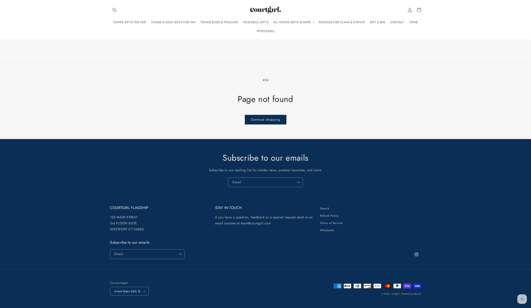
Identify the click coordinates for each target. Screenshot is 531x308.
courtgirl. (395, 293)
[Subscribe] (298, 182)
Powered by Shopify (411, 293)
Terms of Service (331, 223)
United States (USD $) (127, 291)
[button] (114, 10)
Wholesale (327, 230)
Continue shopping (265, 119)
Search (324, 208)
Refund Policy (329, 216)
